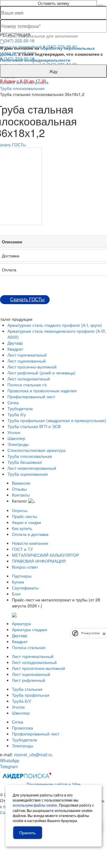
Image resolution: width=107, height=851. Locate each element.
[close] (104, 633)
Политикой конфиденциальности (35, 60)
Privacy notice (90, 633)
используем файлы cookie (35, 805)
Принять (27, 833)
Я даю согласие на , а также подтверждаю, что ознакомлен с (51, 54)
